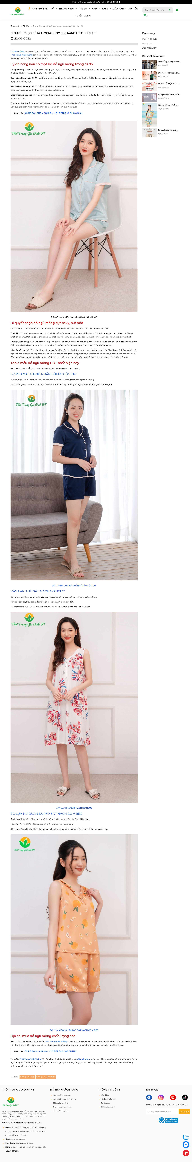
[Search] (169, 10)
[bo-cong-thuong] (168, 1120)
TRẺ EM (82, 8)
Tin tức (133, 8)
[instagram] (161, 1097)
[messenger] (186, 1144)
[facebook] (149, 1097)
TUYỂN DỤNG (83, 15)
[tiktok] (185, 1097)
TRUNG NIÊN (66, 8)
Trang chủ (15, 26)
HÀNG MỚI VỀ (39, 8)
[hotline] (186, 1153)
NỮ (52, 8)
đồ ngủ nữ (41, 1076)
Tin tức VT (147, 43)
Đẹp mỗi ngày (149, 48)
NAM (94, 8)
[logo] (17, 11)
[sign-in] (177, 10)
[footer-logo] (10, 1101)
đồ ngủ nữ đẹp (27, 1076)
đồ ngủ (51, 1076)
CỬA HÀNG (119, 8)
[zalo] (186, 1136)
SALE (105, 8)
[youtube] (173, 1097)
